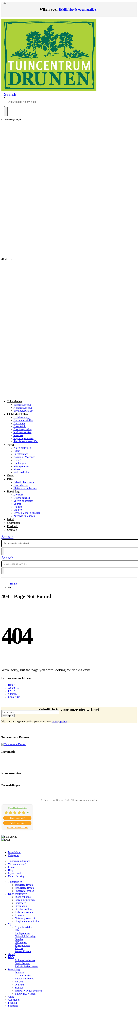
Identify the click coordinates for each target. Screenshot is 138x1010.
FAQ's (11, 690)
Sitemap (12, 693)
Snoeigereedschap (24, 890)
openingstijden (87, 9)
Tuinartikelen (14, 401)
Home (11, 684)
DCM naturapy (21, 417)
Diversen (18, 494)
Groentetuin (19, 426)
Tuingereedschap (22, 404)
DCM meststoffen (17, 414)
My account (14, 873)
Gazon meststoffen (23, 420)
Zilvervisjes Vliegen (24, 515)
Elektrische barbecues (25, 488)
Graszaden (19, 423)
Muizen (17, 503)
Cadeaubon (14, 999)
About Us (13, 687)
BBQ (10, 479)
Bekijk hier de (68, 9)
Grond (11, 954)
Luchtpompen (20, 454)
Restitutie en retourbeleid (13, 760)
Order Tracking (16, 876)
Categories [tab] (13, 855)
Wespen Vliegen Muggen (27, 512)
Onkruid (17, 506)
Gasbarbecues (20, 485)
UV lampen (19, 463)
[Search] (6, 111)
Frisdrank (13, 1002)
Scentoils (12, 529)
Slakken (17, 509)
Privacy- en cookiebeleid (13, 758)
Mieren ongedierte (23, 500)
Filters (16, 451)
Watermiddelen (21, 472)
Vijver (10, 444)
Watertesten (6, 766)
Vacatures (5, 763)
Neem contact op (9, 779)
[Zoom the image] (69, 744)
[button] (10, 94)
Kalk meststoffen (22, 432)
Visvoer (17, 469)
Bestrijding (13, 491)
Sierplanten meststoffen (25, 441)
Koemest (18, 435)
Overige (17, 460)
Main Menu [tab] (14, 852)
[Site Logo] (48, 90)
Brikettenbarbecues (23, 482)
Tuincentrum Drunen (19, 861)
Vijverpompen (21, 466)
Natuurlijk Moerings (24, 457)
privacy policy (59, 721)
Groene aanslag (21, 497)
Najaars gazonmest (23, 438)
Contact (12, 867)
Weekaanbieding (17, 864)
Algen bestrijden (22, 447)
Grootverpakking (22, 429)
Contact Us (14, 696)
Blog (10, 870)
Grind (11, 996)
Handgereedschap (24, 887)
